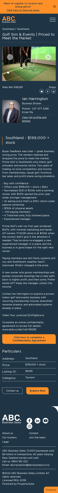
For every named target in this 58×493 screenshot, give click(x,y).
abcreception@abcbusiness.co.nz (30, 465)
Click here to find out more (23, 10)
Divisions (51, 489)
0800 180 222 (19, 461)
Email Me (27, 112)
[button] (10, 57)
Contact (33, 433)
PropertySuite (25, 483)
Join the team (37, 437)
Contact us (12, 390)
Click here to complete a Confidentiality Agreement (29, 339)
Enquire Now (37, 391)
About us (7, 433)
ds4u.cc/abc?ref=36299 (22, 329)
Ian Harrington (35, 99)
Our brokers (9, 437)
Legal (5, 441)
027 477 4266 (40, 108)
